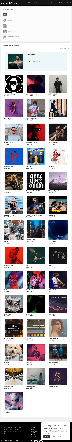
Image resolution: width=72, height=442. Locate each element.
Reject (53, 436)
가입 (69, 3)
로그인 (62, 3)
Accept (47, 436)
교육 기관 (34, 429)
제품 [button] (23, 3)
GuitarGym (34, 437)
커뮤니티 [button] (37, 3)
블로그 (50, 3)
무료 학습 (34, 433)
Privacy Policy (61, 436)
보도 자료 (34, 431)
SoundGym (11, 2)
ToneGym (34, 435)
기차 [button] (29, 3)
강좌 (44, 3)
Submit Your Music (64, 48)
